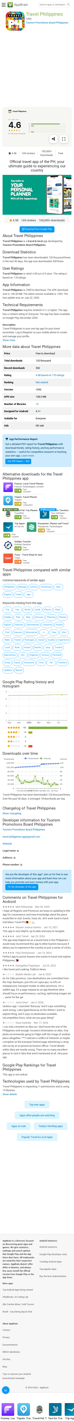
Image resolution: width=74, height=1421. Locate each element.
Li (44, 632)
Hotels (27, 647)
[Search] (68, 4)
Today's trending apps (50, 1126)
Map (28, 617)
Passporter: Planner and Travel (53, 523)
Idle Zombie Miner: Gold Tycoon (18, 1304)
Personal (56, 655)
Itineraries (29, 662)
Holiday (7, 617)
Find (7, 632)
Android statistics (48, 1247)
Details (37, 647)
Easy (48, 647)
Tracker (58, 647)
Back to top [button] (66, 1392)
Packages (29, 640)
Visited (59, 624)
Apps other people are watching (37, 1115)
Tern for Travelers (60, 510)
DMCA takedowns (11, 1352)
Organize (33, 655)
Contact (6, 1330)
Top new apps (37, 1104)
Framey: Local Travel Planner (28, 483)
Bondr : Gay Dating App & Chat (17, 1311)
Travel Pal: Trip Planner (26, 510)
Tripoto (17, 640)
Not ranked (42, 382)
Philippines (9, 587)
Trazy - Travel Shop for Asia (28, 555)
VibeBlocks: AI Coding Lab (15, 1297)
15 (37, 404)
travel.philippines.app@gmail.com (21, 836)
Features (19, 624)
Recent (19, 670)
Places (47, 609)
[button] (37, 851)
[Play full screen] (64, 139)
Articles (6, 1359)
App (28, 594)
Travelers (62, 662)
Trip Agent (19, 523)
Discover (39, 617)
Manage (22, 587)
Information (31, 632)
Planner (63, 617)
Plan (18, 617)
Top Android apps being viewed (18, 1290)
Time (41, 662)
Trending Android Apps (50, 1261)
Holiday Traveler (22, 541)
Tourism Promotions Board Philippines (24, 829)
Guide (37, 609)
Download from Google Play (38, 229)
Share (58, 609)
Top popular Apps (47, 1269)
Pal (51, 662)
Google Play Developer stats (53, 1254)
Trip (7, 609)
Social (41, 640)
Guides (51, 640)
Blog (5, 1366)
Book (17, 647)
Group (7, 662)
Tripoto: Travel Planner (25, 497)
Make (7, 640)
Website (7, 843)
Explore (7, 624)
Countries (47, 624)
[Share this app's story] (53, 139)
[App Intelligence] (5, 1390)
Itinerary (18, 632)
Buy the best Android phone (52, 1276)
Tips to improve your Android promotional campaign (17, 1376)
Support (8, 594)
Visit (64, 632)
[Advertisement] (37, 68)
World (27, 609)
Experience (63, 640)
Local (7, 647)
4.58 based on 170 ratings (50, 375)
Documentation (10, 1345)
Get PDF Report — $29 (18, 461)
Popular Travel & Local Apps (37, 1137)
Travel (18, 594)
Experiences (10, 655)
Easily (17, 662)
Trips (53, 632)
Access (45, 655)
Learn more (27, 455)
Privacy (6, 1337)
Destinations (33, 624)
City (22, 655)
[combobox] (52, 4)
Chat (58, 587)
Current (33, 587)
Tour (17, 609)
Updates (8, 670)
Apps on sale (18, 1126)
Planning (51, 617)
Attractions (46, 587)
